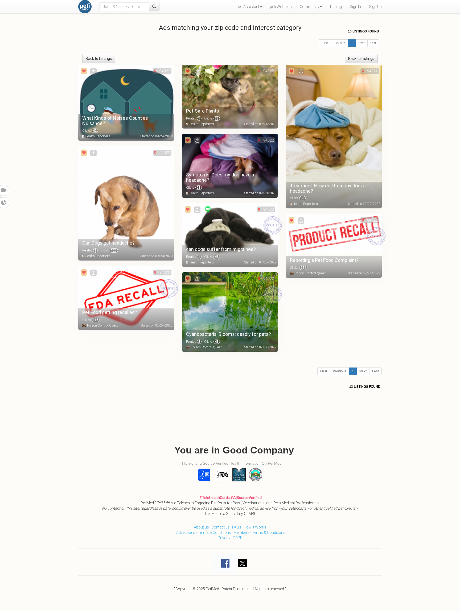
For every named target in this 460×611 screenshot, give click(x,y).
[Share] (93, 71)
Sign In (355, 7)
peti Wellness (281, 7)
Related (193, 118)
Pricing (336, 7)
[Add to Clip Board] (84, 71)
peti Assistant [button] (248, 7)
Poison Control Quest (310, 273)
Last (373, 43)
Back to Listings (99, 58)
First (325, 43)
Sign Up (375, 7)
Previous (339, 43)
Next (361, 43)
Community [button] (309, 7)
